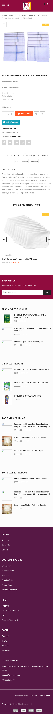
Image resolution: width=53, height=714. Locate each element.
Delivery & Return (9, 128)
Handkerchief (34, 15)
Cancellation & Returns (10, 611)
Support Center (8, 571)
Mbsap (15, 704)
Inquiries (34, 161)
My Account (6, 566)
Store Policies (21, 161)
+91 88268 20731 (8, 680)
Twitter (5, 641)
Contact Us (6, 545)
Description (10, 156)
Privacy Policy (7, 585)
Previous (4, 239)
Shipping (5, 606)
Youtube (5, 646)
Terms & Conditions (9, 590)
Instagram (6, 650)
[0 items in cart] (48, 4)
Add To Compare (42, 113)
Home (4, 15)
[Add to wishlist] (36, 113)
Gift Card (34, 696)
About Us (5, 540)
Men (11, 15)
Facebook (5, 636)
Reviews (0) (30, 156)
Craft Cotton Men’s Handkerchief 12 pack (19, 259)
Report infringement (10, 620)
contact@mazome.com (11, 675)
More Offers (42, 156)
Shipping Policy (8, 580)
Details (21, 156)
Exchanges (6, 575)
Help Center (45, 696)
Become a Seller (21, 696)
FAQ (3, 615)
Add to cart (25, 114)
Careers (5, 550)
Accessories (20, 15)
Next (48, 239)
